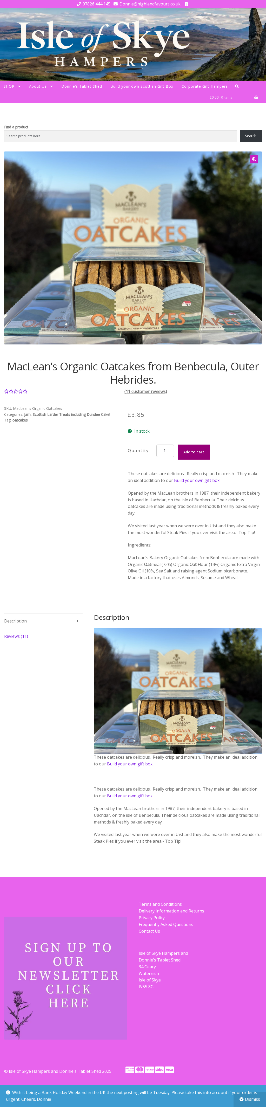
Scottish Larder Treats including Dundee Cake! (71, 414)
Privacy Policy (152, 918)
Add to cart (193, 451)
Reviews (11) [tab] (16, 636)
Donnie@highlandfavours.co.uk (150, 4)
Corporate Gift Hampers (205, 86)
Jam (27, 414)
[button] (254, 159)
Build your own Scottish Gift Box (141, 86)
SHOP (9, 86)
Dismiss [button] (252, 1099)
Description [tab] (15, 621)
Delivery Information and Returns (171, 911)
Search (250, 135)
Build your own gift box (197, 480)
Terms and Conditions (160, 904)
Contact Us (149, 931)
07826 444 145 (96, 4)
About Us (38, 86)
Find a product (16, 126)
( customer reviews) (145, 391)
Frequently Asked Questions (166, 924)
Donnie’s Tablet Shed (81, 86)
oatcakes (20, 420)
